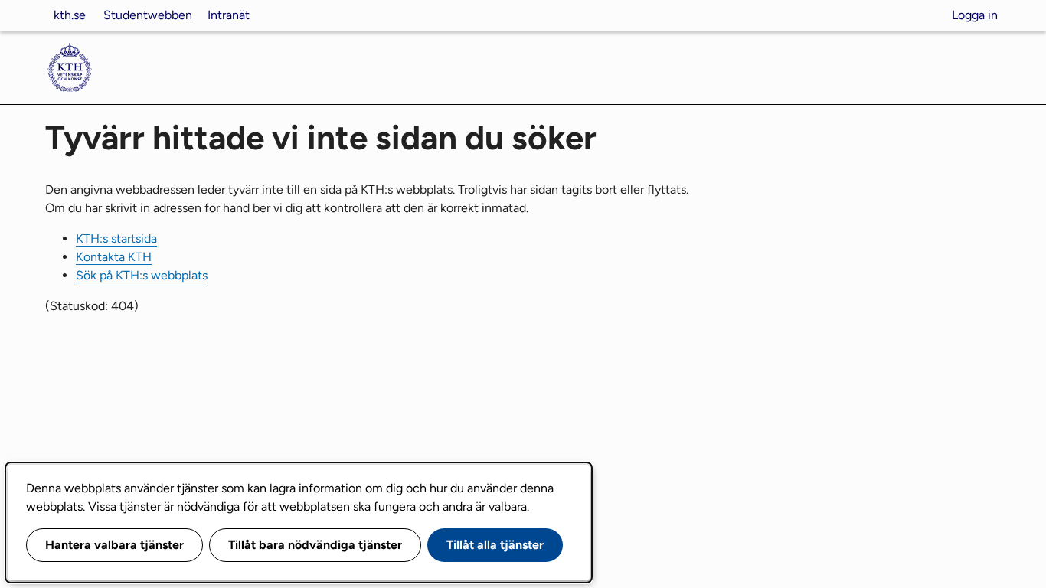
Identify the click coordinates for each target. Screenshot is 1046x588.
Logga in (975, 15)
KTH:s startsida (116, 238)
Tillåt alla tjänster (495, 544)
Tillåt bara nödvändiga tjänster (315, 544)
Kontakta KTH (114, 257)
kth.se (70, 15)
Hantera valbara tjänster (114, 544)
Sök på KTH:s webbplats (142, 275)
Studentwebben (147, 15)
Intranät (229, 15)
